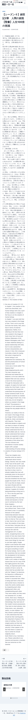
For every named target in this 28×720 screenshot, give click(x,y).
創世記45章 (8, 685)
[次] (23, 689)
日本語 (16, 0)
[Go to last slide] (4, 689)
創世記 (3, 11)
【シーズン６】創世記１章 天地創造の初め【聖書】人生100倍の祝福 (7, 663)
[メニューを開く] (24, 3)
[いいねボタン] (4, 650)
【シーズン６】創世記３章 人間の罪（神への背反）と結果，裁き (21, 663)
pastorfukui (7, 29)
